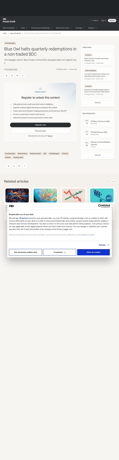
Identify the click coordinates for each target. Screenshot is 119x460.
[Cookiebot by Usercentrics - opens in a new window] (100, 206)
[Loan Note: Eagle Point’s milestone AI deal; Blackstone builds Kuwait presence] (98, 74)
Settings (102, 245)
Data (23, 28)
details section (88, 235)
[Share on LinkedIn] (6, 75)
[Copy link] (22, 75)
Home (5, 33)
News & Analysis (9, 28)
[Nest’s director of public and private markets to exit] (98, 59)
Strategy (79, 28)
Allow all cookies (94, 252)
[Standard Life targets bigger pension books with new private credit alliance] (98, 90)
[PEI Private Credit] (9, 20)
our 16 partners (22, 218)
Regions (91, 28)
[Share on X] (12, 75)
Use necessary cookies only (25, 252)
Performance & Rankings (40, 28)
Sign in (103, 20)
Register (112, 20)
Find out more (40, 131)
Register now (40, 125)
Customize (58, 252)
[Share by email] (17, 75)
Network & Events (62, 28)
